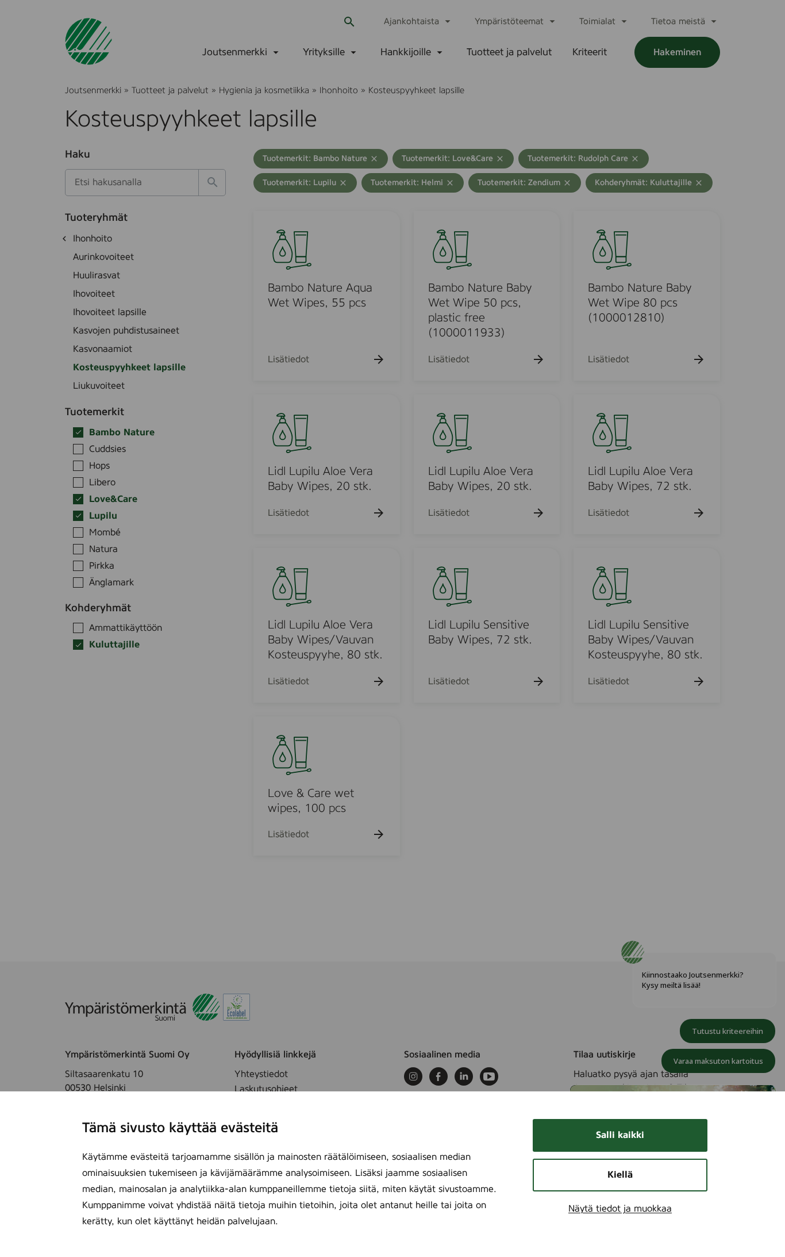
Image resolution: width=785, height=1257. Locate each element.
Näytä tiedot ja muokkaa (620, 1208)
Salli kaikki (620, 1135)
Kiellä (620, 1174)
